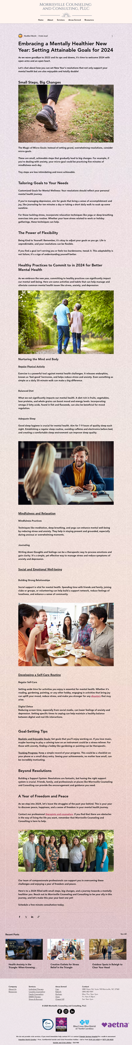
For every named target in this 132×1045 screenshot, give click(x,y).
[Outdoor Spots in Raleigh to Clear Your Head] (107, 949)
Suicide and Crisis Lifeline (62, 1043)
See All (124, 934)
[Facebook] (59, 1011)
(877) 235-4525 (107, 1039)
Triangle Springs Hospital (88, 1036)
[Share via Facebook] (19, 917)
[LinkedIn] (72, 1011)
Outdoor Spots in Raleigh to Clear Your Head (107, 966)
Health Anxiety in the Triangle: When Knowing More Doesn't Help (22, 966)
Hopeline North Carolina (27, 1039)
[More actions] (112, 35)
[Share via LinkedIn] (32, 917)
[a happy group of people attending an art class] (66, 949)
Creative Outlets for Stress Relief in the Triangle (65, 966)
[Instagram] (65, 1011)
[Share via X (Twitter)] (26, 917)
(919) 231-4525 (94, 1039)
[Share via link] (38, 917)
